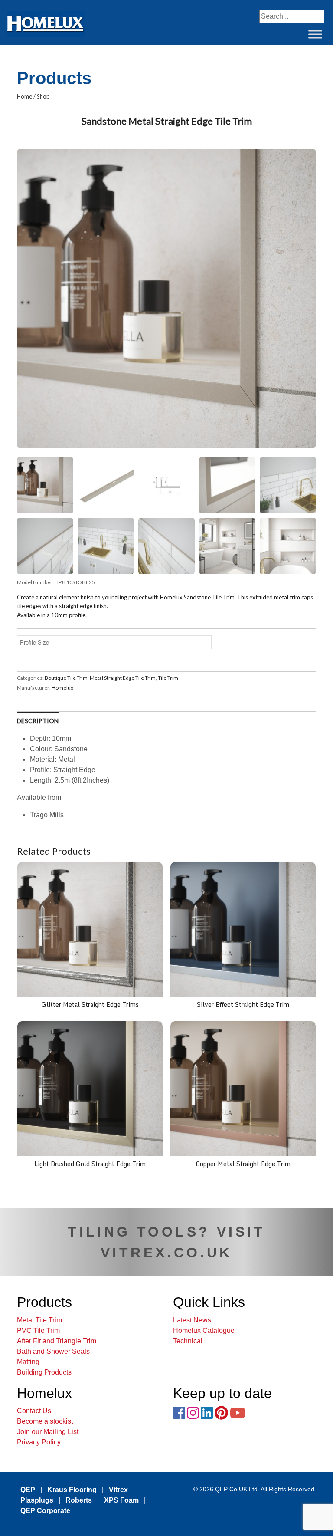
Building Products (44, 1372)
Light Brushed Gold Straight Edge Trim (90, 1164)
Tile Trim (168, 677)
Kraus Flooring (72, 1489)
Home (24, 96)
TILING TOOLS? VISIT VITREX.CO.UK (166, 1242)
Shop (43, 96)
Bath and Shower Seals (53, 1351)
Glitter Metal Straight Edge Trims (90, 1005)
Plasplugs (36, 1500)
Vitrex (118, 1489)
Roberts (78, 1500)
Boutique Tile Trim (66, 677)
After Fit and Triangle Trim (56, 1341)
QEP (27, 1489)
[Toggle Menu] (315, 34)
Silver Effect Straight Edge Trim (243, 1005)
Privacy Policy (39, 1442)
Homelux (62, 687)
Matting (28, 1361)
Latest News (192, 1320)
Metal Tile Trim (39, 1320)
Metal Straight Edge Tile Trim (123, 677)
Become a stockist (45, 1421)
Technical (187, 1341)
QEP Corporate (45, 1510)
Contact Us (34, 1410)
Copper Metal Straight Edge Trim (243, 1164)
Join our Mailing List (47, 1431)
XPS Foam (121, 1500)
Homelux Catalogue (204, 1330)
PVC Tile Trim (38, 1330)
